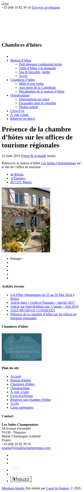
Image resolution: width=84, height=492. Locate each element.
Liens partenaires (21, 407)
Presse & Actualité (33, 156)
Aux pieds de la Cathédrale (37, 87)
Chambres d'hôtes (22, 384)
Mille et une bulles (31, 83)
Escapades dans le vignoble (37, 103)
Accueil (15, 376)
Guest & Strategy (58, 488)
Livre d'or (16, 396)
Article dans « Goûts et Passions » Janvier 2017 (42, 302)
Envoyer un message (46, 7)
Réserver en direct (22, 118)
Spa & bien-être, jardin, (35, 72)
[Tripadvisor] (15, 470)
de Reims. (17, 174)
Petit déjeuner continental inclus (40, 64)
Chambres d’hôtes (22, 80)
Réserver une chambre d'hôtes (30, 400)
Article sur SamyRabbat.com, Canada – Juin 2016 (44, 306)
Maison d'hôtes (20, 380)
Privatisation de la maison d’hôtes (41, 91)
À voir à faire (19, 115)
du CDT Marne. (21, 182)
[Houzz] (20, 481)
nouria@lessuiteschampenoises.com (26, 448)
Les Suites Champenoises (58, 163)
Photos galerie (28, 107)
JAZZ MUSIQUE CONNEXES (32, 310)
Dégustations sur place (34, 99)
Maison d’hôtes (20, 60)
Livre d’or (17, 111)
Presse (28, 396)
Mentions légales (13, 488)
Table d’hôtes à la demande (37, 68)
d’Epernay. (18, 178)
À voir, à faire (19, 392)
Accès (23, 76)
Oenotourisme (20, 95)
